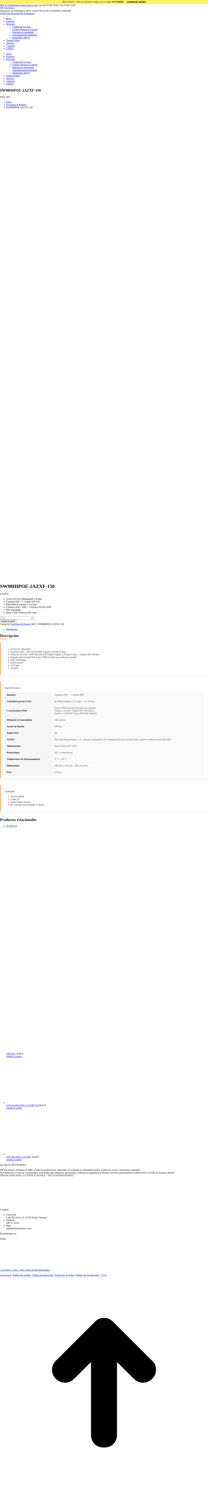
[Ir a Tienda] (104, 1485)
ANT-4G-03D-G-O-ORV (19, 1157)
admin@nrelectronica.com (24, 5)
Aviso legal (5, 1275)
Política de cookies (22, 1275)
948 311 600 (6, 5)
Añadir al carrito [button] (14, 1056)
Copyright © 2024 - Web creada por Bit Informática (25, 1270)
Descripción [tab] (12, 629)
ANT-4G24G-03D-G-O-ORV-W (22, 1105)
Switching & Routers (21, 624)
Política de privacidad (42, 1275)
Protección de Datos (64, 1275)
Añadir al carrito (8, 621)
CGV (103, 1275)
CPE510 (10, 1053)
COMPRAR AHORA (136, 2)
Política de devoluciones (87, 1275)
